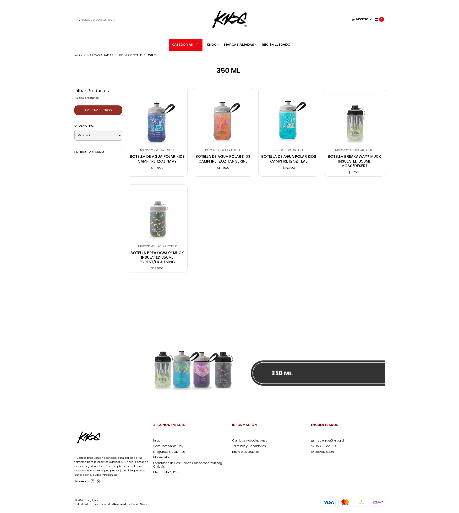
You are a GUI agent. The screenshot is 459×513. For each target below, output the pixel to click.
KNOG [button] (211, 44)
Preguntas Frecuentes (169, 451)
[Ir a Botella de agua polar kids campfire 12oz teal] (288, 118)
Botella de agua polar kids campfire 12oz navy (157, 159)
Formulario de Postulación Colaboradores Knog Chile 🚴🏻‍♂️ (187, 464)
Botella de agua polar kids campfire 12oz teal (288, 159)
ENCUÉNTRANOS (165, 472)
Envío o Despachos (245, 451)
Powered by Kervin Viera (130, 504)
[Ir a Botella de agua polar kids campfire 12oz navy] (157, 118)
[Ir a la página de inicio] (229, 19)
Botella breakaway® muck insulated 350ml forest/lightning (157, 257)
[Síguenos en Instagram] (92, 481)
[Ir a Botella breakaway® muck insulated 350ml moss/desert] (354, 118)
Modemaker (162, 457)
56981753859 (325, 451)
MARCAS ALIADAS (100, 55)
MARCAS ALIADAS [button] (239, 44)
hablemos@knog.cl (330, 440)
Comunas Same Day (168, 446)
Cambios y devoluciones (249, 440)
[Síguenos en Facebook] (99, 481)
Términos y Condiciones (249, 446)
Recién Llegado (276, 44)
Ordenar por (84, 125)
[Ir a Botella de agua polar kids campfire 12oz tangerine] (223, 118)
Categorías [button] (182, 44)
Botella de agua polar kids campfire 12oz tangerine (223, 159)
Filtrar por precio (89, 151)
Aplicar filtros (98, 110)
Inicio (78, 55)
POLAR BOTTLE (130, 55)
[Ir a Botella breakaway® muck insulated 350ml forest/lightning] (157, 214)
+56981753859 (326, 446)
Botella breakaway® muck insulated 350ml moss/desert (354, 161)
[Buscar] (78, 19)
